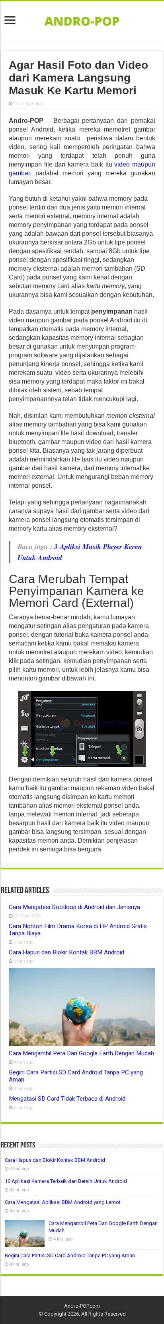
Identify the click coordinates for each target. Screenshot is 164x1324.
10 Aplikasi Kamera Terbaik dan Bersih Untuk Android (66, 1181)
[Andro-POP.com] (82, 19)
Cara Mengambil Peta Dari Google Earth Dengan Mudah (81, 1053)
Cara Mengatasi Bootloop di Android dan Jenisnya (74, 907)
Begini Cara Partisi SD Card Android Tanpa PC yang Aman (70, 1255)
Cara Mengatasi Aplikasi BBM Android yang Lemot (63, 1202)
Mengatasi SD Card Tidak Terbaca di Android (67, 1098)
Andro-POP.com (82, 1306)
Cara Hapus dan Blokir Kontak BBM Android (66, 952)
